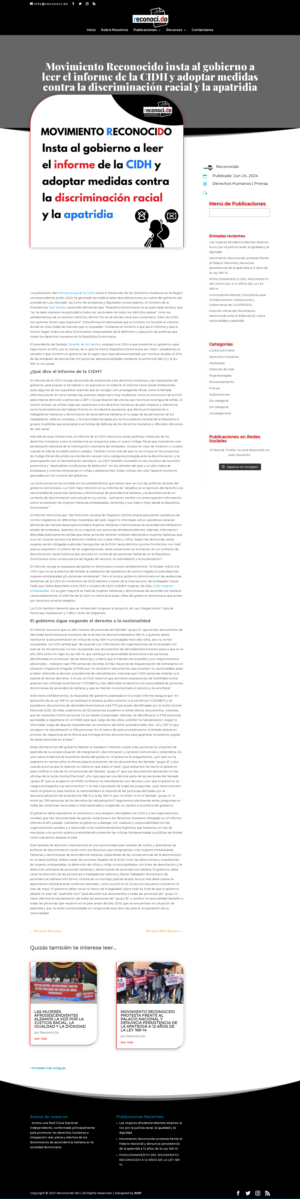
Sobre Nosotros (114, 30)
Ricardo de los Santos (84, 344)
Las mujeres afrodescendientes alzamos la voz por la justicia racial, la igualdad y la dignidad (60, 1019)
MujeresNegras (220, 375)
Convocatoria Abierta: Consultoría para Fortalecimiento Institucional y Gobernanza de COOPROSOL (237, 300)
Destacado (217, 363)
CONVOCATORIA (221, 350)
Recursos (174, 30)
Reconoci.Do (49, 1032)
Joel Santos (57, 307)
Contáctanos (202, 30)
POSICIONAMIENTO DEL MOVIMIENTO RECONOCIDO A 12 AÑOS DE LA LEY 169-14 (239, 284)
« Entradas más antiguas (48, 1068)
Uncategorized (220, 413)
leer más (40, 1038)
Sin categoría (218, 401)
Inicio (91, 30)
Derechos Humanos (231, 183)
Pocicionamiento (221, 382)
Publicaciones (145, 30)
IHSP (137, 1193)
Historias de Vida (221, 369)
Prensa (261, 183)
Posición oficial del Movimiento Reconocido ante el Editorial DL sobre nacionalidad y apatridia (237, 316)
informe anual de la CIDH (76, 293)
